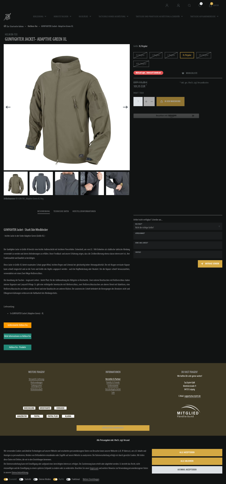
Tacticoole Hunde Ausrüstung (112, 17)
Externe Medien (45, 479)
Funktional (76, 479)
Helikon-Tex (32, 26)
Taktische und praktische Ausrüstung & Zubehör (158, 17)
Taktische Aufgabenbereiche (203, 17)
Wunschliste (191, 73)
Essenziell (13, 479)
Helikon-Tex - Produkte (17, 347)
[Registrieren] (178, 5)
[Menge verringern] (152, 101)
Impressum (94, 468)
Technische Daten (61, 211)
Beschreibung (44, 211)
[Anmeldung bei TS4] (167, 5)
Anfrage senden (212, 264)
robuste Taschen (61, 17)
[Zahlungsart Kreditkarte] (45, 408)
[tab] (44, 211)
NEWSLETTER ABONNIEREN (113, 428)
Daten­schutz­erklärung (20, 472)
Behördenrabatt (36, 389)
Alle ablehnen (187, 461)
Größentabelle (113, 386)
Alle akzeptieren (187, 452)
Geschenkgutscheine (113, 389)
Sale (113, 392)
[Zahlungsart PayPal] (37, 416)
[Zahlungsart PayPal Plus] (53, 416)
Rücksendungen (36, 382)
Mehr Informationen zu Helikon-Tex (17, 336)
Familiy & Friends (113, 382)
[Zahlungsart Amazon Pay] (22, 416)
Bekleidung (38, 17)
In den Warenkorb (172, 101)
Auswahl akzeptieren (187, 470)
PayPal (61, 479)
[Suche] (189, 5)
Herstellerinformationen (84, 211)
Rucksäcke (84, 17)
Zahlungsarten (36, 386)
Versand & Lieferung (36, 379)
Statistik (28, 479)
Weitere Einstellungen (91, 479)
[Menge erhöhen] (146, 101)
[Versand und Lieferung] (68, 416)
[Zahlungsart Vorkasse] (60, 408)
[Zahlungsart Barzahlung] (29, 408)
